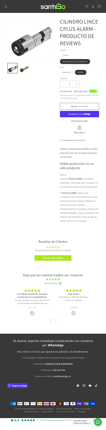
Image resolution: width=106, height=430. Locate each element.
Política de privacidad (83, 409)
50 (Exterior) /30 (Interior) (75, 61)
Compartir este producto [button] (74, 140)
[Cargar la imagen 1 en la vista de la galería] (13, 68)
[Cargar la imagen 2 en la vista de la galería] (24, 68)
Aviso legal (81, 412)
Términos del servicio (31, 412)
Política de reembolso (64, 409)
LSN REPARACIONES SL (29, 409)
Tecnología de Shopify (45, 409)
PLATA (81, 72)
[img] (52, 279)
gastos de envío (84, 95)
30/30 (67, 56)
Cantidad (63, 78)
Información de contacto (66, 412)
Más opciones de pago (79, 121)
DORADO (68, 73)
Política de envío (48, 412)
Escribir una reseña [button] (53, 257)
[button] (6, 6)
